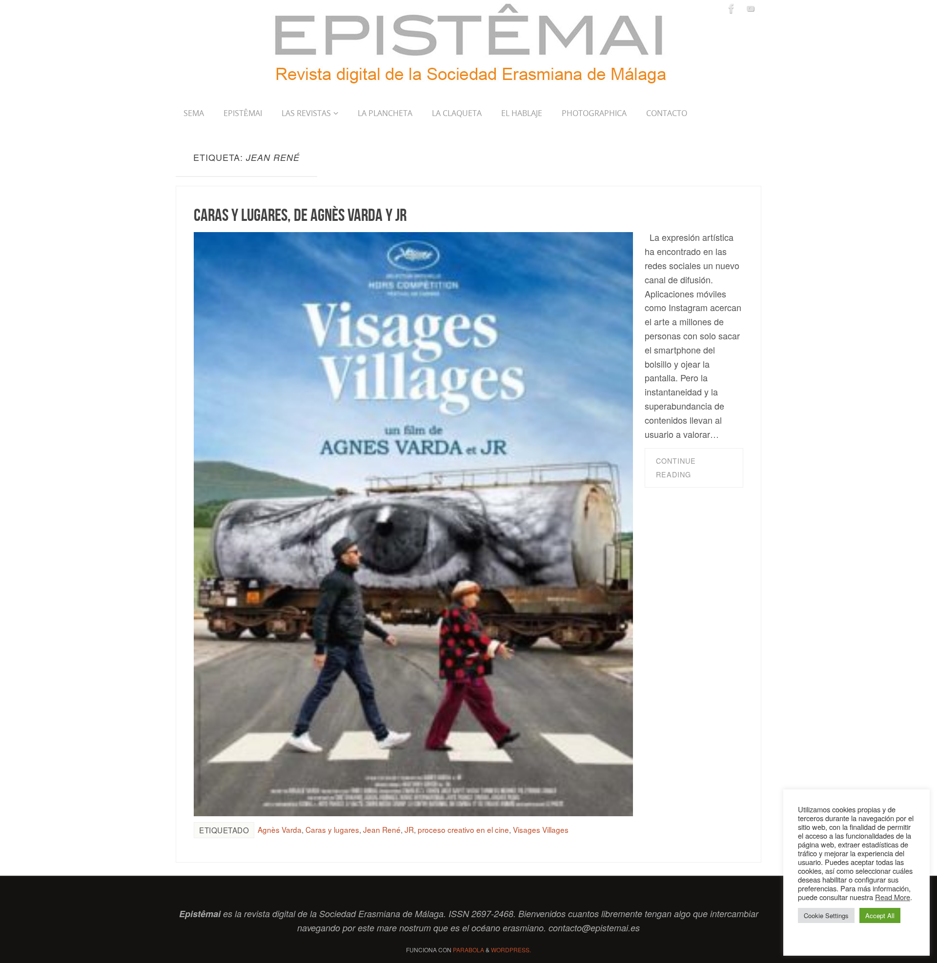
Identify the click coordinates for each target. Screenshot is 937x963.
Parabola (468, 949)
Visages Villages (541, 829)
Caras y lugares (332, 829)
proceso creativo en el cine (463, 829)
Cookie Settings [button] (826, 915)
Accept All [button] (880, 915)
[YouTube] (750, 8)
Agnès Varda (280, 829)
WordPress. (511, 949)
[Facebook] (731, 8)
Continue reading (676, 467)
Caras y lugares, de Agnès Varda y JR (300, 214)
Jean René (382, 829)
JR (409, 829)
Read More (892, 897)
